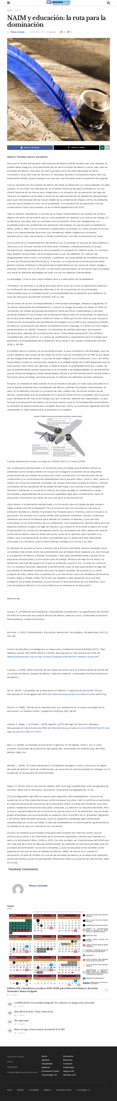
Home (9, 10)
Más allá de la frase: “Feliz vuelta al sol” (33, 1011)
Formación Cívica (50, 1071)
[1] (89, 366)
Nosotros (67, 1060)
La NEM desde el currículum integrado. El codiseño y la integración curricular (54, 1002)
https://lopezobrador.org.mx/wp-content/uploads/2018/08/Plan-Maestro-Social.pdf (52, 656)
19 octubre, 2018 (37, 32)
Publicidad (68, 1067)
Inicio (44, 1056)
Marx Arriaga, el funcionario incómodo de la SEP (39, 1029)
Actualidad (47, 1063)
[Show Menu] (8, 3)
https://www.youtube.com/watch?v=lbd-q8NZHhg (79, 694)
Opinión (18, 10)
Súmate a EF (69, 1075)
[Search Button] (108, 3)
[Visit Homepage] (58, 3)
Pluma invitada (18, 32)
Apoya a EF (68, 1071)
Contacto (67, 1063)
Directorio (68, 1056)
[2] (81, 497)
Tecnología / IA (49, 1075)
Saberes (46, 1067)
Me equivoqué (21, 1020)
